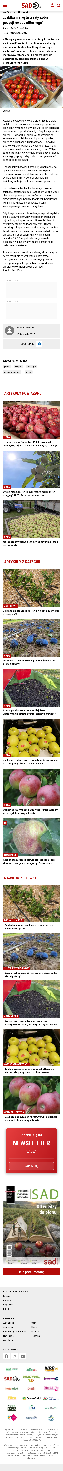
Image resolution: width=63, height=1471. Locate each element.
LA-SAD (28, 372)
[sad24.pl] (31, 5)
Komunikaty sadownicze (14, 1331)
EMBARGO (32, 366)
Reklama (7, 1300)
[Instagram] (14, 1356)
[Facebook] (39, 344)
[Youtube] (22, 1356)
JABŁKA (6, 366)
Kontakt (6, 1296)
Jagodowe (8, 1327)
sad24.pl (7, 12)
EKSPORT (18, 366)
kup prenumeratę (31, 1272)
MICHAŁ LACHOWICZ (12, 372)
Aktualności (24, 12)
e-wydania (8, 1340)
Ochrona (35, 1331)
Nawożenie (8, 1336)
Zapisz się (31, 1166)
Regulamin (8, 1304)
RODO (6, 1309)
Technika (36, 1336)
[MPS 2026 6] (31, 1226)
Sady (34, 1323)
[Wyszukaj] (59, 5)
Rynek (34, 1327)
